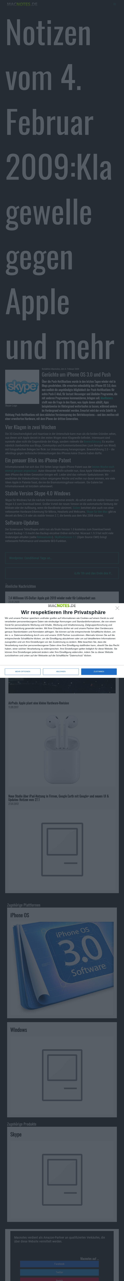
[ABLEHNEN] (118, 609)
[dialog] (62, 640)
